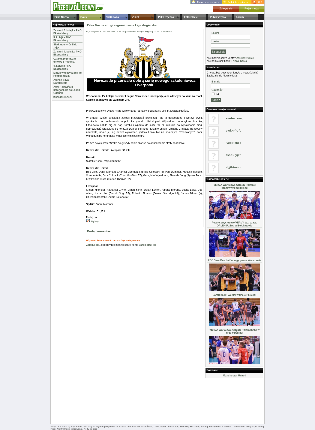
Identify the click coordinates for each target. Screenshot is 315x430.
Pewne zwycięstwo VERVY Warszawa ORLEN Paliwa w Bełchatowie (234, 224)
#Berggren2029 (62, 97)
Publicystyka (218, 17)
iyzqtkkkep (234, 142)
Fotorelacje (191, 17)
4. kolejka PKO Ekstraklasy (62, 67)
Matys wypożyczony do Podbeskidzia (67, 74)
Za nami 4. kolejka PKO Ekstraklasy (67, 53)
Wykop (94, 221)
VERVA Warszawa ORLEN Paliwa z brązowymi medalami (234, 186)
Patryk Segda (144, 31)
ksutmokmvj (234, 118)
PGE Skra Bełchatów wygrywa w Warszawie (234, 260)
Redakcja (173, 426)
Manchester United (234, 375)
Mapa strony (258, 426)
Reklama (194, 426)
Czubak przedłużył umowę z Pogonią (64, 60)
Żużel (135, 17)
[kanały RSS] (257, 2)
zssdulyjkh (234, 155)
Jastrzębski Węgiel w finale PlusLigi (234, 295)
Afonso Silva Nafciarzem (61, 81)
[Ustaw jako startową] (206, 2)
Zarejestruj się (147, 244)
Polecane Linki (242, 426)
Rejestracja (251, 8)
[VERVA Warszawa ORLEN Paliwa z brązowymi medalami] (234, 218)
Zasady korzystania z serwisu (216, 426)
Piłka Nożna (61, 17)
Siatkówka (112, 17)
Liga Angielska (146, 25)
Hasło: (215, 41)
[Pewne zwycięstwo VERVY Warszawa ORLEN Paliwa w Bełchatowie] (234, 255)
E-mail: (216, 81)
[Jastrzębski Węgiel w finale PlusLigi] (234, 325)
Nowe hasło (240, 61)
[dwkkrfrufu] (213, 135)
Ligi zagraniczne (120, 25)
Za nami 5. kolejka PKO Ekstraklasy (67, 32)
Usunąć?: (217, 89)
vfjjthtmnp (233, 167)
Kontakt (184, 426)
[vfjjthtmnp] (213, 172)
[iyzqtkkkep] (213, 148)
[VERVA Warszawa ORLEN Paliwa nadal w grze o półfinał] (234, 362)
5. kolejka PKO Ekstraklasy (62, 39)
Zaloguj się (225, 8)
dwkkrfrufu (234, 130)
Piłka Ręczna (166, 17)
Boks (83, 17)
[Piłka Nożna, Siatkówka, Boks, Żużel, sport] (78, 10)
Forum (240, 17)
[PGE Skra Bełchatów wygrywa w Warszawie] (234, 290)
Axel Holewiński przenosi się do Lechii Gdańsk (66, 89)
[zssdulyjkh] (213, 160)
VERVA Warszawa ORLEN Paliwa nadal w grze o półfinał (234, 331)
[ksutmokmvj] (213, 123)
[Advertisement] (64, 166)
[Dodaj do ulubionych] (236, 2)
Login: (215, 32)
